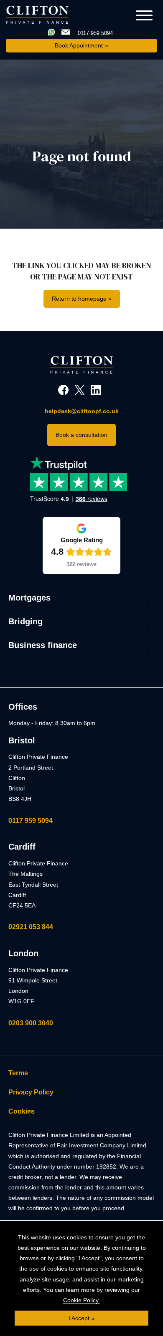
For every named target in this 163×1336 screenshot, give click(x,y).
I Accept (79, 1318)
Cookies (21, 1111)
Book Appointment (79, 45)
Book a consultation (81, 434)
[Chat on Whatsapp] (52, 33)
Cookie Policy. (81, 1300)
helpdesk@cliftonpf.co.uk (82, 411)
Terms (18, 1073)
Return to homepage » (82, 298)
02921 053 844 (30, 926)
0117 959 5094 (30, 820)
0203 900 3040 (30, 1023)
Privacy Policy (30, 1092)
